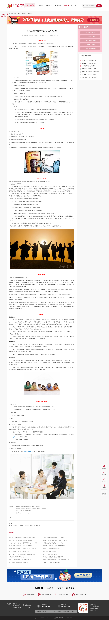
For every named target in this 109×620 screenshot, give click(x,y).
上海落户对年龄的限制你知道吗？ (51, 548)
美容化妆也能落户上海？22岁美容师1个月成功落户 (55, 540)
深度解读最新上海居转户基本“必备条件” (20, 557)
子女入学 (73, 5)
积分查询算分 (30, 594)
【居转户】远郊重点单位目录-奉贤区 (19, 562)
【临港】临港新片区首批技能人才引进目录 (53, 537)
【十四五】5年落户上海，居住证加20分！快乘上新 (22, 554)
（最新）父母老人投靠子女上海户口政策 (53, 543)
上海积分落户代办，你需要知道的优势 (19, 551)
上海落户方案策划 (81, 594)
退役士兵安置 (26, 607)
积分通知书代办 (46, 594)
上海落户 (66, 5)
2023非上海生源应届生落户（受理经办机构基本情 (22, 537)
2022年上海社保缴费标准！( (88, 60)
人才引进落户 (16, 606)
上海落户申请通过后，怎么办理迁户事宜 (53, 557)
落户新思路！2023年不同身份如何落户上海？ (21, 559)
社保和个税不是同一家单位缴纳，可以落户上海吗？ (23, 548)
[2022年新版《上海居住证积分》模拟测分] (54, 20)
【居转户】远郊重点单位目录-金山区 (52, 562)
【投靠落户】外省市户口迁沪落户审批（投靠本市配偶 (23, 543)
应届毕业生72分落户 (90, 48)
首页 (19, 13)
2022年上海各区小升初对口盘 (88, 77)
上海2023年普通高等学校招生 (88, 63)
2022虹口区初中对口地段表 (87, 66)
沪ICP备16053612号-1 (70, 618)
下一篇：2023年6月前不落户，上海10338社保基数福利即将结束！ (25, 526)
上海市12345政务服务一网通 (88, 69)
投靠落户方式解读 (90, 44)
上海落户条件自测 (63, 594)
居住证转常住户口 (90, 32)
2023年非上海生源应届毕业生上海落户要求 (21, 545)
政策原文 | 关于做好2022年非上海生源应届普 (21, 540)
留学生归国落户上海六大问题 (50, 554)
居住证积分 (58, 5)
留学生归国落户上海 (90, 40)
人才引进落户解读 (90, 36)
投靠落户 (25, 604)
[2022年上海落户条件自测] (54, 575)
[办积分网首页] (3, 15)
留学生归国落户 (17, 607)
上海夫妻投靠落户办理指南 (49, 551)
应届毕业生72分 (27, 606)
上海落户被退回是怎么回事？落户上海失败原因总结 (56, 559)
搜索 (99, 5)
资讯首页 (41, 5)
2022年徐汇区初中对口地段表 (88, 74)
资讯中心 (24, 13)
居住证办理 (49, 5)
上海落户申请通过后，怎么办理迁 (89, 71)
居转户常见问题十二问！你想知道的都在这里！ (54, 545)
